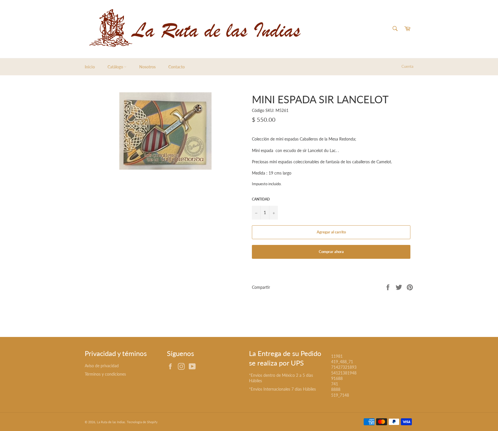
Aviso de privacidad (102, 365)
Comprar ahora (331, 251)
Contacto (176, 66)
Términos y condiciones (105, 374)
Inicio (90, 66)
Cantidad (261, 199)
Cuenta (407, 66)
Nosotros (147, 66)
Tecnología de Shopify (142, 422)
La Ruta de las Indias (111, 422)
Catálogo (115, 66)
